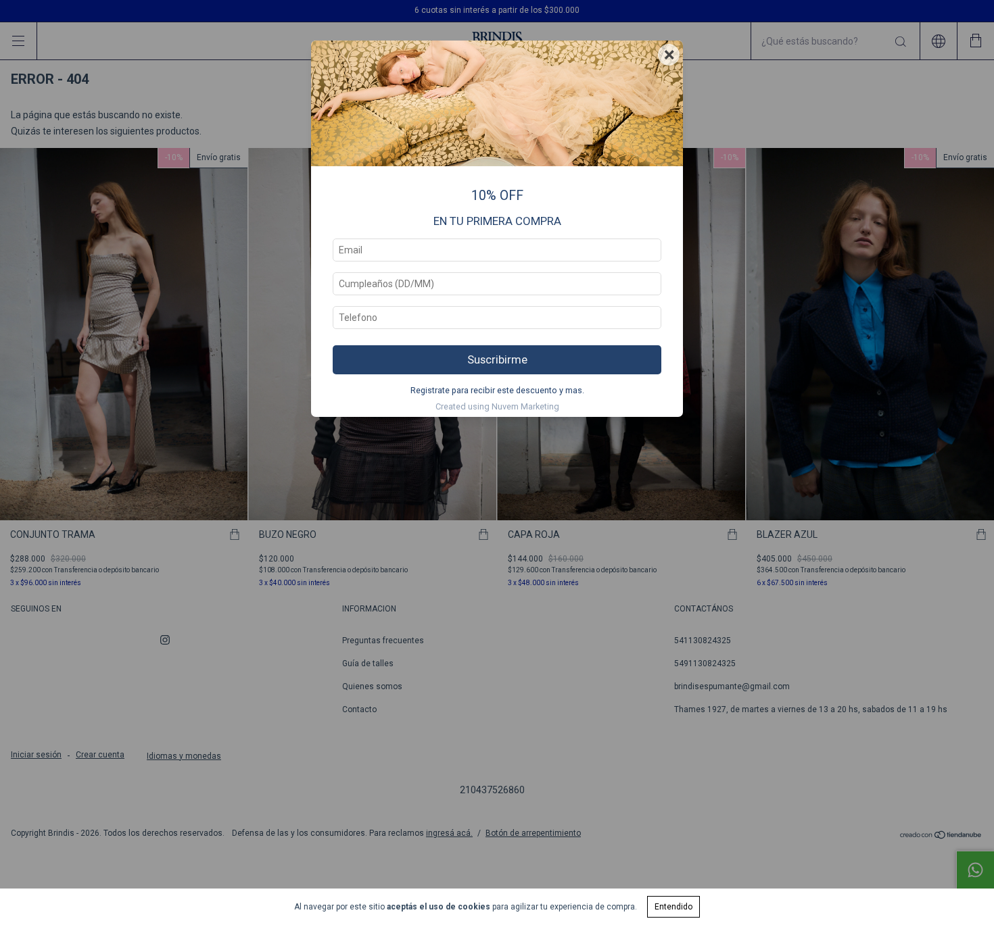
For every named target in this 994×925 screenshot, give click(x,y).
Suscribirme (497, 359)
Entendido (673, 906)
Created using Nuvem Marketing (497, 406)
